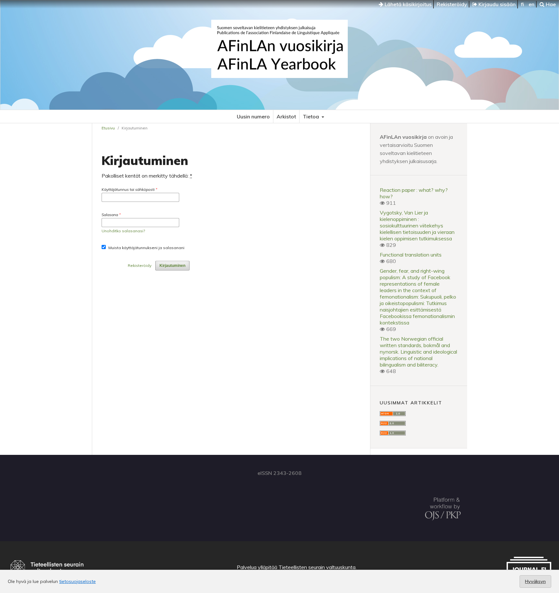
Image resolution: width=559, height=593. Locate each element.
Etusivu (108, 128)
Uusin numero (253, 116)
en (531, 4)
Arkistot (286, 116)
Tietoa (311, 116)
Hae (550, 4)
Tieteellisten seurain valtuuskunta (317, 567)
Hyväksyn (535, 581)
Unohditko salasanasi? (123, 230)
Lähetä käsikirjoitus (407, 4)
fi (522, 4)
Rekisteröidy (452, 4)
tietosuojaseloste (77, 581)
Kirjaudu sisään (496, 4)
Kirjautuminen (172, 265)
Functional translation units (411, 254)
